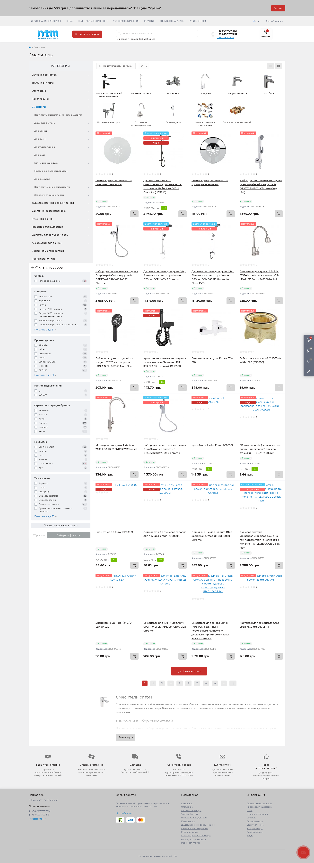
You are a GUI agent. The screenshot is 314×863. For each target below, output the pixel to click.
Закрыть (278, 8)
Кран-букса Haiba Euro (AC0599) (212, 445)
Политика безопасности (93, 21)
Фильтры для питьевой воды (50, 234)
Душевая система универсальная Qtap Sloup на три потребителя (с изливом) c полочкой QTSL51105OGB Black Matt (259, 539)
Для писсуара (42, 179)
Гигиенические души (46, 163)
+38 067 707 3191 (227, 30)
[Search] (119, 33)
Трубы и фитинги (43, 82)
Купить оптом (197, 21)
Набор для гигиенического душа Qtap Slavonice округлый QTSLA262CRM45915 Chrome (164, 449)
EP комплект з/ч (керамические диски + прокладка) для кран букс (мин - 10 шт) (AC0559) (260, 449)
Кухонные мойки (42, 218)
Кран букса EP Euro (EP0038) (114, 532)
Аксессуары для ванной (47, 242)
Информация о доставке (46, 21)
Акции (250, 835)
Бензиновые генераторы (48, 250)
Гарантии (149, 21)
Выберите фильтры (68, 535)
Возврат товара (254, 828)
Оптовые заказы (255, 821)
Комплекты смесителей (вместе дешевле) (58, 115)
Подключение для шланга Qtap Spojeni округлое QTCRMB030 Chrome (212, 535)
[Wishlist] (136, 140)
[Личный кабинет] (309, 371)
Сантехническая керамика (49, 210)
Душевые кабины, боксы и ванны (53, 202)
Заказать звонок (225, 37)
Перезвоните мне (37, 819)
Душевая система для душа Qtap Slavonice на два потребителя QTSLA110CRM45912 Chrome (164, 275)
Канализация (40, 98)
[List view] (270, 66)
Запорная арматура (44, 74)
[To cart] (134, 213)
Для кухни (40, 139)
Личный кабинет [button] (274, 21)
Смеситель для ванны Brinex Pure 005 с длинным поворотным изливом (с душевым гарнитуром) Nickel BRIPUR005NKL (210, 630)
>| (233, 683)
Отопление (39, 90)
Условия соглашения (126, 21)
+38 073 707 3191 (227, 34)
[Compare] (136, 146)
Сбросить (39, 535)
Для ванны (40, 131)
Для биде (39, 155)
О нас (69, 21)
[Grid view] (278, 66)
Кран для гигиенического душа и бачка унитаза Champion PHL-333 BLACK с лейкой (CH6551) (164, 362)
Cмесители (39, 106)
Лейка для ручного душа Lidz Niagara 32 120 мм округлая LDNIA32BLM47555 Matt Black (114, 362)
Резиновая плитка (43, 258)
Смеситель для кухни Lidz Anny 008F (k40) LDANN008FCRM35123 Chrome (164, 626)
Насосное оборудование (47, 226)
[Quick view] (136, 134)
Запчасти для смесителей (49, 195)
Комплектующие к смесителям (52, 187)
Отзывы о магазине (172, 21)
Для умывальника (44, 147)
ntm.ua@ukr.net (124, 813)
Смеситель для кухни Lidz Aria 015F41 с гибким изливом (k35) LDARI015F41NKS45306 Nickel (259, 275)
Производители (255, 832)
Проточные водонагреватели (51, 171)
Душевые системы (44, 123)
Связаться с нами (255, 825)
